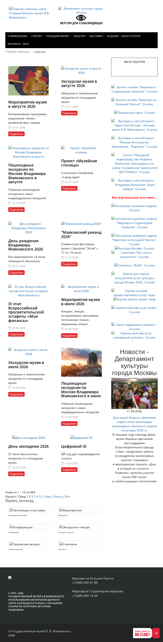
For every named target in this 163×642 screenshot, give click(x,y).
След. (47, 496)
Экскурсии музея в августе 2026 (79, 83)
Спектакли (62, 549)
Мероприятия (63, 515)
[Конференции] (30, 527)
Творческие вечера (15, 549)
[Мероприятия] (79, 510)
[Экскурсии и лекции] (79, 527)
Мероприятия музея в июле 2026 (80, 301)
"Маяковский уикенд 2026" (81, 234)
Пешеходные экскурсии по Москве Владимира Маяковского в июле (81, 389)
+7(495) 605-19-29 (85, 595)
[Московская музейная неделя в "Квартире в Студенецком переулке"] (134, 222)
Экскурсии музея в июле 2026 (26, 364)
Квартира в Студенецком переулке (97, 591)
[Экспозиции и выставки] (30, 510)
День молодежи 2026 (28, 446)
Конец (58, 496)
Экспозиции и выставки (17, 515)
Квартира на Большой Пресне (93, 578)
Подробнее (16, 134)
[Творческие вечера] (30, 544)
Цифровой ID (74, 446)
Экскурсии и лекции (65, 532)
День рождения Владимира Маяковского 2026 (25, 245)
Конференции (13, 532)
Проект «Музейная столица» (79, 163)
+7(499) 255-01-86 (85, 582)
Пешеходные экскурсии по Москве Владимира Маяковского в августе (27, 173)
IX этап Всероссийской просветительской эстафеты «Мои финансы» (26, 312)
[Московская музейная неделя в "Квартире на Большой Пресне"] (134, 239)
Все (67, 496)
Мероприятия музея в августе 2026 (27, 104)
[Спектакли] (79, 544)
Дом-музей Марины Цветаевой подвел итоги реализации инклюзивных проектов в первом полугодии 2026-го (134, 423)
